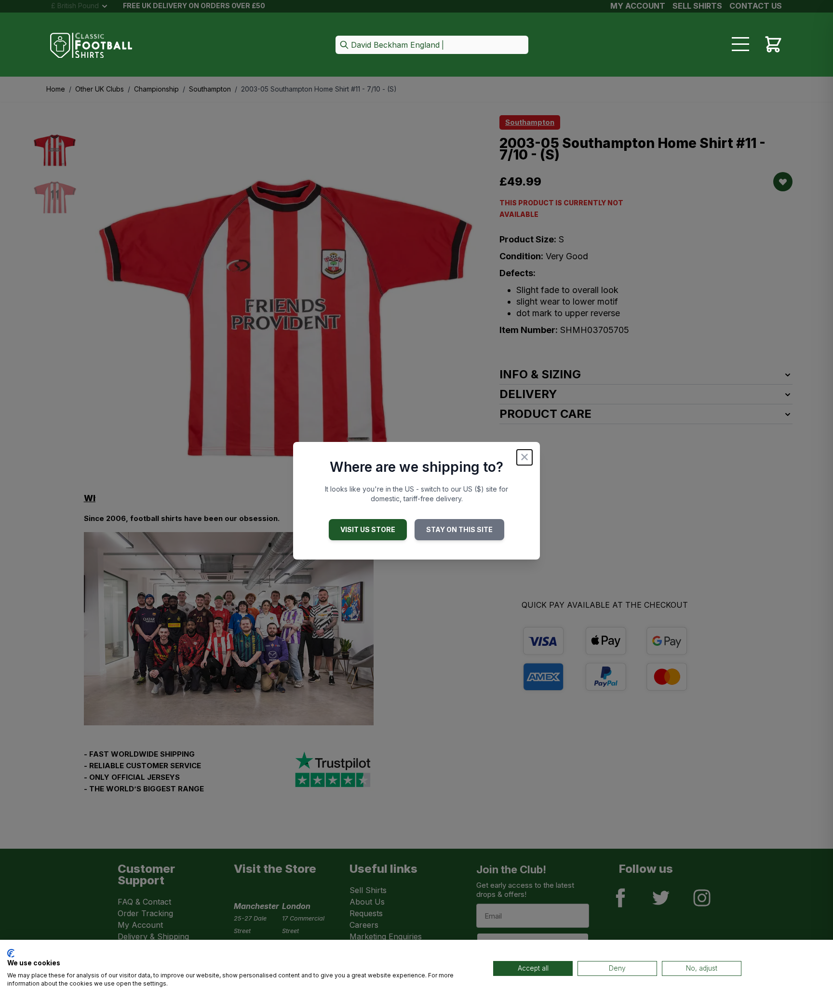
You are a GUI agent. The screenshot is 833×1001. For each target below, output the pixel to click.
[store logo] (91, 45)
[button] (432, 45)
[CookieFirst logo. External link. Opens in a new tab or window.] (10, 953)
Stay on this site (459, 529)
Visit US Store (367, 529)
